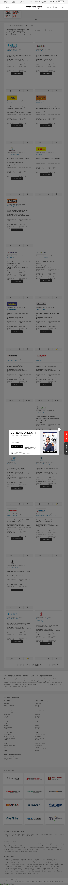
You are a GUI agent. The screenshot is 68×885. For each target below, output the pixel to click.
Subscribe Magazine (50, 451)
